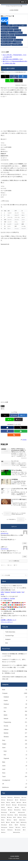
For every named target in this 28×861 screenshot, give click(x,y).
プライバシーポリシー (7, 622)
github (2, 594)
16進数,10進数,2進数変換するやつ (8, 37)
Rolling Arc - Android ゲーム (7, 30)
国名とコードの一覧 (18, 39)
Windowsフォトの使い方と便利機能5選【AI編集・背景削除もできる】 (14, 672)
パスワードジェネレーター (20, 35)
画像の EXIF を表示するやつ (7, 39)
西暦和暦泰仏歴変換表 (5, 44)
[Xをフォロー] (20, 427)
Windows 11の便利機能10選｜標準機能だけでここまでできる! (14, 655)
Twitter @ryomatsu (10, 632)
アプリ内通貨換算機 (17, 42)
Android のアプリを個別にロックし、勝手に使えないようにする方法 (14, 660)
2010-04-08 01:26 (4, 548)
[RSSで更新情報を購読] (14, 434)
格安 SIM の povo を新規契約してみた (13, 59)
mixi (23, 592)
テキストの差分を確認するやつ (7, 35)
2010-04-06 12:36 (4, 533)
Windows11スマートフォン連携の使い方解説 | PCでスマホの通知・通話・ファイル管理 (14, 666)
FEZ (3, 406)
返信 (25, 543)
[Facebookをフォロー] (7, 431)
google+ (19, 592)
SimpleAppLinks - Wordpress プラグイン (9, 27)
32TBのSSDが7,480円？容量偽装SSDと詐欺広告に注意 (14, 678)
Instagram (7, 592)
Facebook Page (9, 635)
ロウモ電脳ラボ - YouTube (8, 598)
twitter (2, 592)
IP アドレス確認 (17, 30)
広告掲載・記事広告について (8, 620)
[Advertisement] (14, 113)
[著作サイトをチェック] (7, 427)
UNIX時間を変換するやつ (17, 44)
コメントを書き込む (14, 560)
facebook (13, 592)
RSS (6, 643)
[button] (18, 80)
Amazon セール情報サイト (6, 25)
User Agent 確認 (4, 32)
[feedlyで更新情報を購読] (20, 431)
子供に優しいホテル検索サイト (20, 25)
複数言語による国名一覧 (6, 42)
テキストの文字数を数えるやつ (15, 32)
